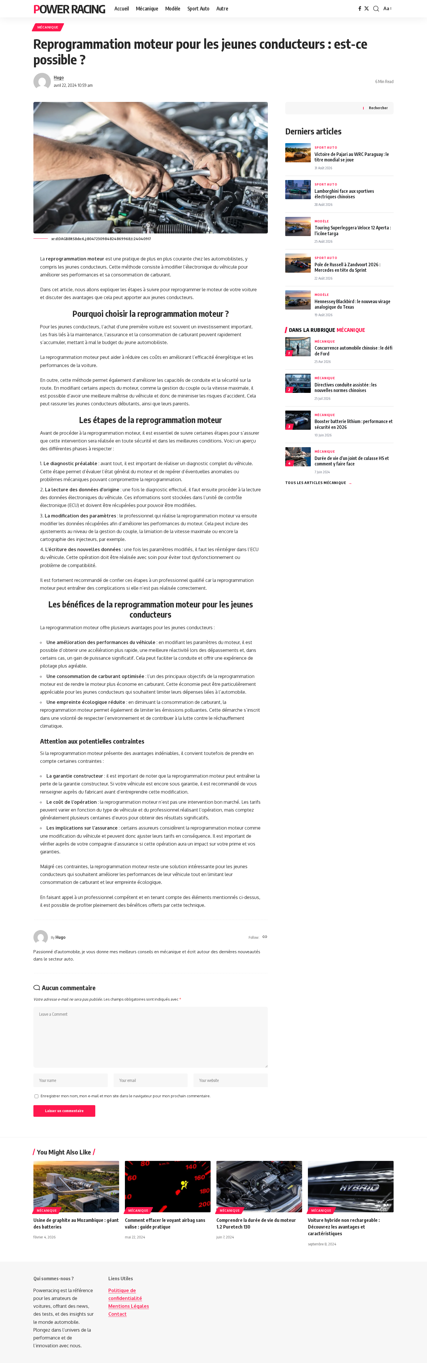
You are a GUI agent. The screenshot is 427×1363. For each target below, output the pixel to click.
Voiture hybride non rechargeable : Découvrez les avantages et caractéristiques (344, 1226)
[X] (366, 8)
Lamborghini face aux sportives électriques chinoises (344, 193)
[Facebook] (360, 8)
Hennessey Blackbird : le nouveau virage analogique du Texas (352, 304)
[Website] (265, 937)
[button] (376, 9)
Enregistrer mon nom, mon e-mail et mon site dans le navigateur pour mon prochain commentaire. (126, 1096)
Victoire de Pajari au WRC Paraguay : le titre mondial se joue (352, 156)
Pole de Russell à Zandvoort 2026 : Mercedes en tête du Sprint (347, 267)
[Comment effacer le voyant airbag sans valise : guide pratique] (168, 1186)
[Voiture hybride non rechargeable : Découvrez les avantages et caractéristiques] (351, 1186)
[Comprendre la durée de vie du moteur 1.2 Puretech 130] (259, 1186)
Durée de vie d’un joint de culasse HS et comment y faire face (352, 460)
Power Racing (69, 9)
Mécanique (47, 27)
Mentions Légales (128, 1306)
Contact (117, 1314)
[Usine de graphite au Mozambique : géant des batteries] (76, 1186)
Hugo (59, 77)
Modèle (322, 221)
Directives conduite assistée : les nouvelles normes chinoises (346, 387)
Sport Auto (326, 147)
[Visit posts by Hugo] (42, 81)
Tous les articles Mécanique (318, 482)
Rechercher (378, 108)
